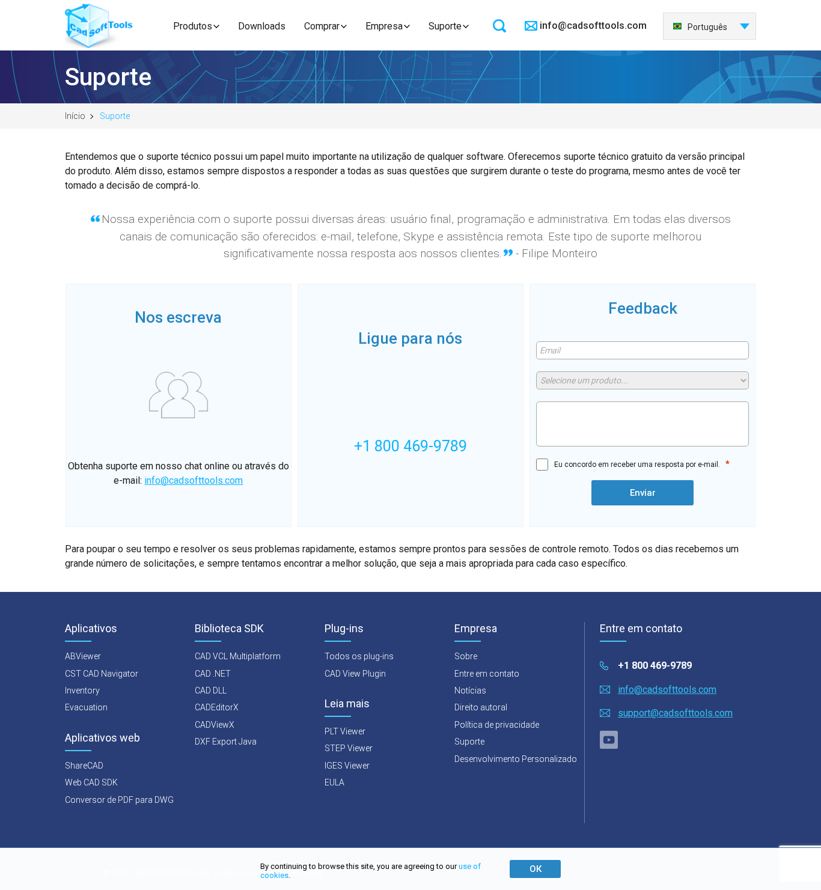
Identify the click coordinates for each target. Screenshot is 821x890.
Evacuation (86, 707)
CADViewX (214, 725)
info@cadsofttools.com (593, 25)
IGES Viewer (347, 765)
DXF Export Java (226, 741)
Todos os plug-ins (359, 656)
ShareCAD (84, 765)
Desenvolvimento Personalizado (515, 759)
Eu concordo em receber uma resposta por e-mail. (637, 464)
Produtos (192, 26)
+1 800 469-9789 (655, 665)
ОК (536, 869)
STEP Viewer (349, 748)
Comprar (322, 26)
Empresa (384, 26)
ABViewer (83, 656)
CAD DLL (211, 690)
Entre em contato (486, 673)
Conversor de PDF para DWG (119, 800)
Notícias (470, 690)
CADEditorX (217, 707)
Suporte (445, 26)
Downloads (261, 26)
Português (707, 27)
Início (75, 116)
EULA (334, 782)
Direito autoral (480, 707)
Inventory (82, 690)
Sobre (465, 656)
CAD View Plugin (355, 673)
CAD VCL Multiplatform (238, 656)
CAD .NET (213, 673)
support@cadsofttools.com (675, 713)
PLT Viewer (345, 731)
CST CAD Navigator (101, 673)
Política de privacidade (496, 725)
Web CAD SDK (91, 782)
